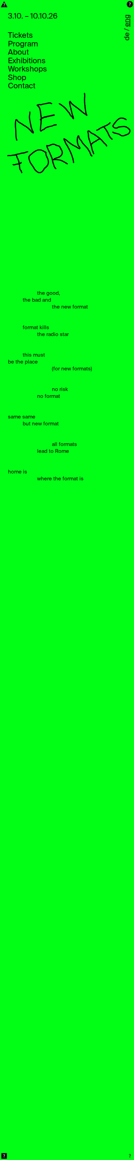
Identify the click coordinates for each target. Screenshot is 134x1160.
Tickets (20, 36)
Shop (17, 78)
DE (127, 36)
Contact (21, 86)
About (18, 52)
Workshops (27, 69)
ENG (127, 20)
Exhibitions (27, 61)
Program (23, 44)
